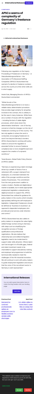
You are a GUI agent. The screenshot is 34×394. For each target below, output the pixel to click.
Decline (28, 390)
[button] (2, 3)
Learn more (6, 386)
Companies (5, 9)
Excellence (29, 3)
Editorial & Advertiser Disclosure (16, 38)
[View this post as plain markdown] (28, 29)
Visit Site (17, 291)
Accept (19, 390)
